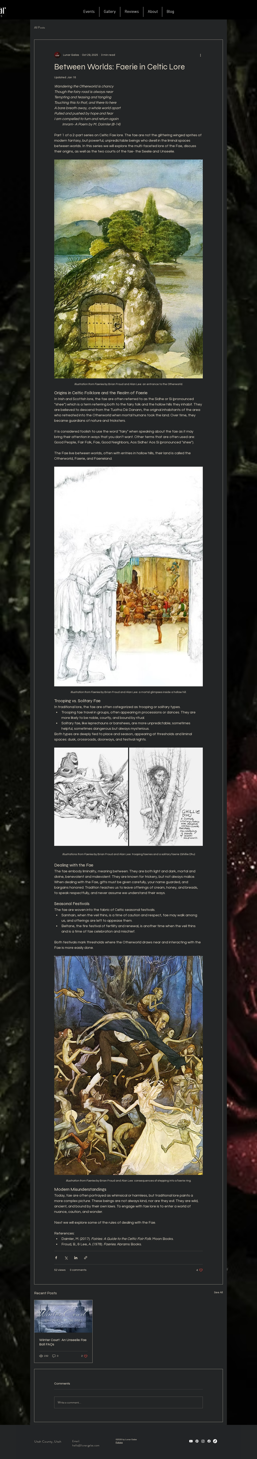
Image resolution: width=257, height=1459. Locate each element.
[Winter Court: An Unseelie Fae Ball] (63, 1316)
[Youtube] (191, 1441)
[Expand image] (166, 797)
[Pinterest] (197, 1441)
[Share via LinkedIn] (76, 1258)
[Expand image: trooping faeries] (91, 797)
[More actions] (200, 55)
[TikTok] (215, 1441)
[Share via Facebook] (56, 1258)
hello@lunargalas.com (86, 1445)
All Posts (39, 27)
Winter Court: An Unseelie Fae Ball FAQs (63, 1342)
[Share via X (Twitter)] (66, 1258)
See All (218, 1292)
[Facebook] (209, 1441)
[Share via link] (86, 1258)
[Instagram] (203, 1441)
